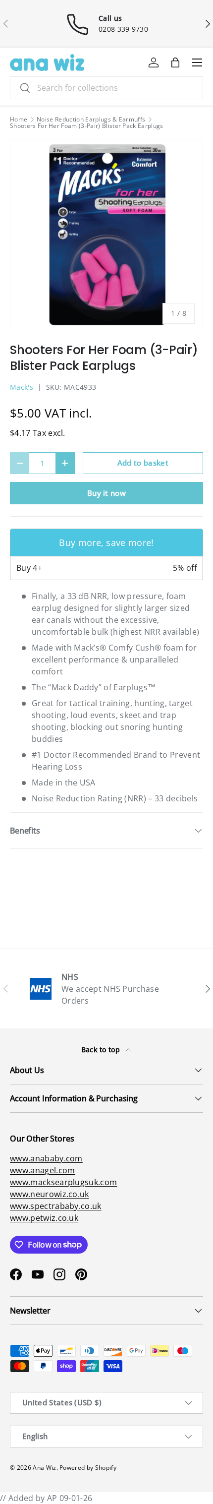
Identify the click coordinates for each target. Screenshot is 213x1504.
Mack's (21, 387)
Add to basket (142, 463)
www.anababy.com (46, 1158)
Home (18, 119)
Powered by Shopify (87, 1467)
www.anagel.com (42, 1170)
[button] (175, 62)
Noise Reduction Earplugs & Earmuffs (91, 119)
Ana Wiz (44, 1467)
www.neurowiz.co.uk (49, 1194)
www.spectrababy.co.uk (56, 1206)
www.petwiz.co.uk (44, 1217)
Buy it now (106, 493)
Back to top (101, 1049)
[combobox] (106, 88)
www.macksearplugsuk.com (63, 1182)
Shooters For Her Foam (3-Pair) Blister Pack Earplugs (86, 126)
